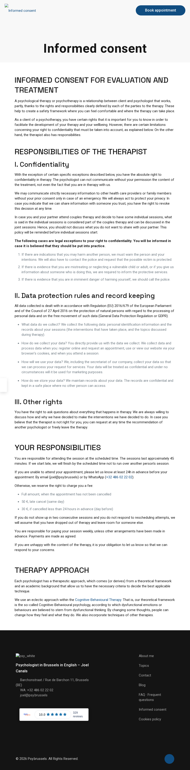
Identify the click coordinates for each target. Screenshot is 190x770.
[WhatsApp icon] (158, 759)
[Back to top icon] (169, 759)
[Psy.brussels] (20, 10)
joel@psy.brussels (34, 695)
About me (146, 656)
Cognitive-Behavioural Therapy (98, 600)
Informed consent (152, 709)
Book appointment (160, 10)
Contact (145, 675)
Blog (142, 685)
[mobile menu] (123, 10)
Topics (144, 666)
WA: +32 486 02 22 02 (36, 690)
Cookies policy (150, 719)
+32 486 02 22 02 (119, 477)
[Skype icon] (153, 759)
